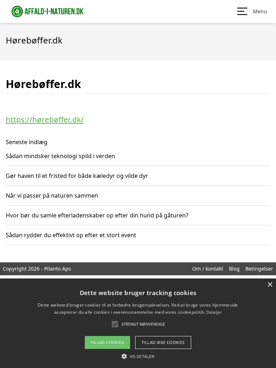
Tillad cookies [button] (107, 342)
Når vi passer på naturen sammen (52, 195)
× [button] (269, 285)
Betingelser (259, 268)
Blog (234, 268)
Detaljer (213, 312)
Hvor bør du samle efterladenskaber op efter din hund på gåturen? (97, 215)
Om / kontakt (207, 268)
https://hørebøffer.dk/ (45, 119)
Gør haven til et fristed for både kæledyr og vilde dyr (77, 176)
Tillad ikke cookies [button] (163, 342)
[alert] (138, 323)
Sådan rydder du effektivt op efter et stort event (71, 235)
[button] (138, 356)
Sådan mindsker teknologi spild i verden (60, 156)
